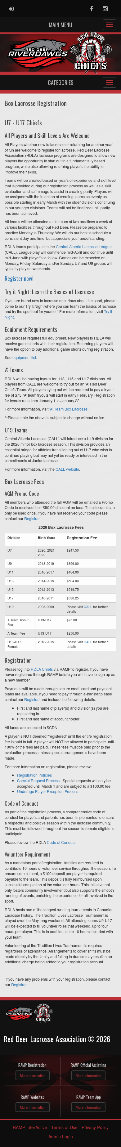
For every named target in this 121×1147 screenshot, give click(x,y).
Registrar (31, 518)
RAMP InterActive (30, 1127)
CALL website (67, 469)
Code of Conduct (61, 842)
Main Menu (60, 25)
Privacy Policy (95, 1127)
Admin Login (60, 1136)
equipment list (24, 357)
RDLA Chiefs (42, 669)
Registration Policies (34, 775)
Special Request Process (38, 780)
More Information (32, 1075)
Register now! (19, 278)
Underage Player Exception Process (47, 791)
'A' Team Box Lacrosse (68, 409)
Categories (61, 82)
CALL (88, 606)
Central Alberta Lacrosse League (84, 246)
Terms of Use (64, 1127)
